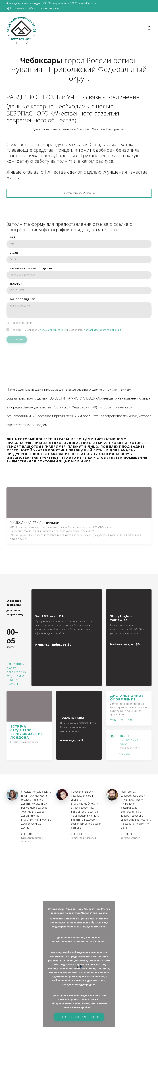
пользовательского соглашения (102, 329)
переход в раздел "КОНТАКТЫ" (79, 1017)
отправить (17, 339)
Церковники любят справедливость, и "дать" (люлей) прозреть (16, 674)
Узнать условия (121, 720)
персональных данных (53, 329)
